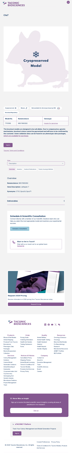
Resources (61, 335)
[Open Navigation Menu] (68, 2)
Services (11, 355)
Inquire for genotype (51, 123)
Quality (44, 335)
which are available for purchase (16, 136)
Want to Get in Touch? (26, 241)
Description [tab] (12, 163)
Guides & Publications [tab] (30, 169)
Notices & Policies (27, 355)
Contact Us (20, 246)
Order (27, 335)
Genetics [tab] (19, 169)
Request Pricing (36, 304)
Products (10, 335)
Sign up (36, 410)
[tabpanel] (36, 186)
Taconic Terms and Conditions (14, 150)
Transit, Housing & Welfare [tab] (45, 169)
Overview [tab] (12, 169)
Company (44, 355)
